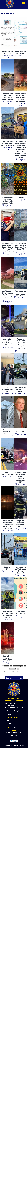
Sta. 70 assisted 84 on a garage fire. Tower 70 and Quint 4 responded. (7, 295)
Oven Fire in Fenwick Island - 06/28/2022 (8, 432)
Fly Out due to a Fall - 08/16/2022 (20, 293)
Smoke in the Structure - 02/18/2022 (7, 658)
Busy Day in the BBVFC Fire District (20, 389)
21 (15, 668)
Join (8, 720)
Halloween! (20, 197)
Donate (9, 723)
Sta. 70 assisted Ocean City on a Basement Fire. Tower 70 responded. (20, 247)
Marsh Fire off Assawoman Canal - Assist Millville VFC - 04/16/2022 (7, 524)
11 (12, 668)
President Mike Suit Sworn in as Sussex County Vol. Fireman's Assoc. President (7, 247)
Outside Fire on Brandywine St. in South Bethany (7, 143)
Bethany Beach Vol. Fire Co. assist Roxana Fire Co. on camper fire (20, 97)
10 (9, 668)
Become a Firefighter (14, 711)
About (9, 714)
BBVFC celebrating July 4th (7, 389)
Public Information (13, 717)
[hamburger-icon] (23, 3)
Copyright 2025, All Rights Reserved (14, 746)
